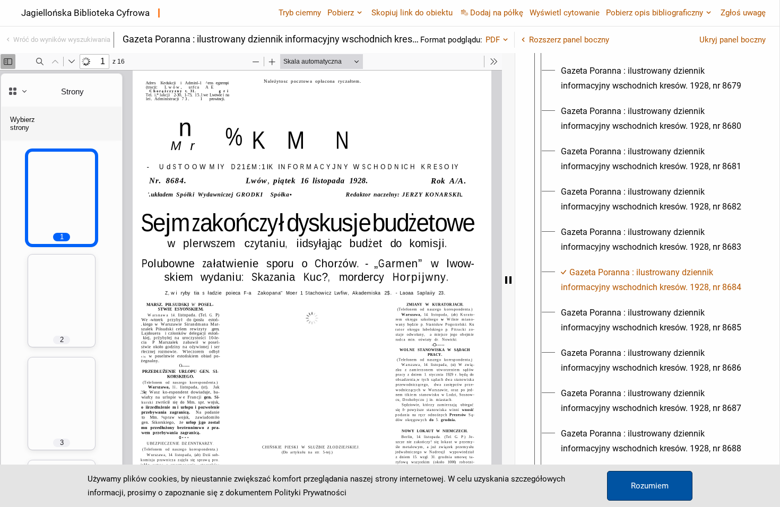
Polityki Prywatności (310, 492)
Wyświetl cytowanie (565, 13)
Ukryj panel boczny (732, 40)
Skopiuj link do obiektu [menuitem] (412, 13)
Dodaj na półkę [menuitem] (496, 13)
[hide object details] (508, 280)
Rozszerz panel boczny (569, 40)
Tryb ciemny (300, 13)
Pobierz (340, 13)
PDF (493, 40)
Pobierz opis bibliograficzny (654, 13)
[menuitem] (656, 78)
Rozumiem (650, 486)
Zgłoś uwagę (743, 13)
